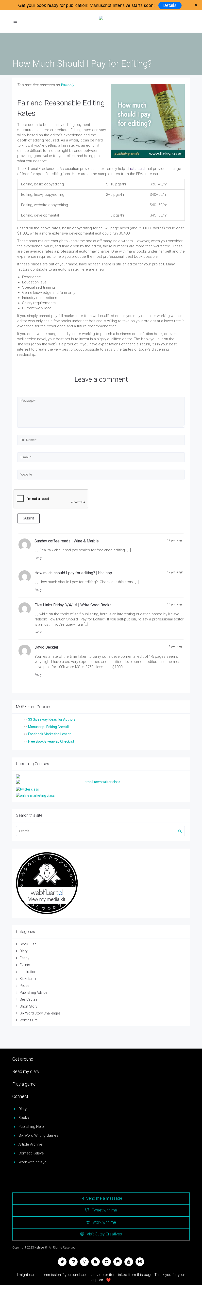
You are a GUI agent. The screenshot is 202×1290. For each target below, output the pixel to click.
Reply (38, 558)
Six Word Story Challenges (40, 1013)
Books (23, 1117)
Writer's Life (28, 1020)
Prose (24, 986)
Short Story (28, 1006)
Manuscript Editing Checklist (50, 727)
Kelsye (39, 1247)
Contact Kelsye (31, 1153)
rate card (137, 168)
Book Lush (28, 944)
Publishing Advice (33, 992)
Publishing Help (31, 1126)
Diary (24, 951)
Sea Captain (29, 999)
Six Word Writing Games (38, 1135)
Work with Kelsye (32, 1162)
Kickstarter (28, 979)
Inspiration (28, 972)
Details (170, 5)
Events (25, 965)
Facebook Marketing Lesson (49, 734)
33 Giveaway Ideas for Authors (52, 719)
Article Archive (30, 1144)
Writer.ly (67, 85)
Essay (24, 958)
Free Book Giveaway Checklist (51, 741)
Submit (28, 518)
